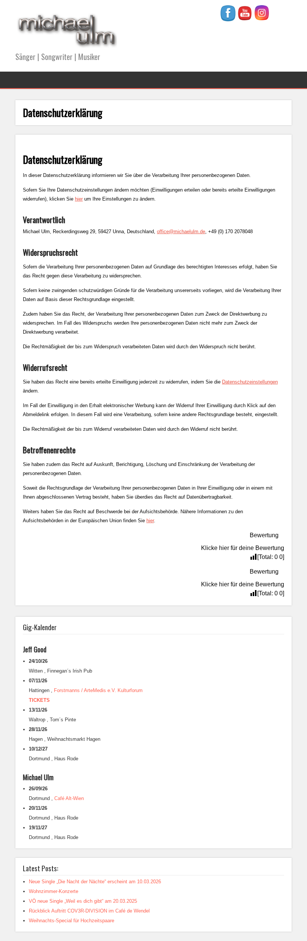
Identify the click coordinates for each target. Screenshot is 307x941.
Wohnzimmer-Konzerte (53, 891)
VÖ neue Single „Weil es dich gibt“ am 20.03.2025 (83, 901)
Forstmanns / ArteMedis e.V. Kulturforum (98, 690)
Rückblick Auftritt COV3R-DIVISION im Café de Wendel (89, 911)
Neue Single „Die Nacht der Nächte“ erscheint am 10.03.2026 (95, 881)
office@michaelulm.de (181, 231)
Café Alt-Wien (69, 798)
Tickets (39, 700)
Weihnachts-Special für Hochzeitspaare (71, 920)
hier (79, 199)
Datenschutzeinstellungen (250, 382)
